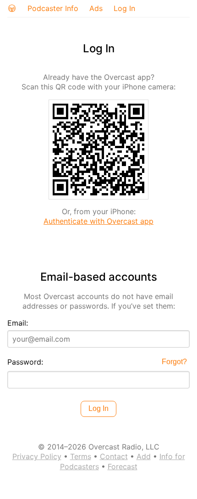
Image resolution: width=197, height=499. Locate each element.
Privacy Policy (36, 456)
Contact (114, 456)
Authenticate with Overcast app (98, 221)
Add (144, 456)
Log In (124, 8)
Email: (17, 322)
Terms (80, 456)
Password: (25, 361)
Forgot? (174, 362)
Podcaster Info (52, 8)
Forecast (122, 466)
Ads (96, 8)
